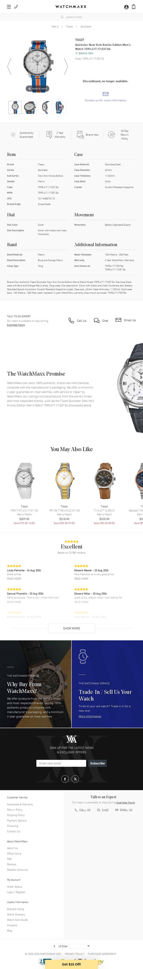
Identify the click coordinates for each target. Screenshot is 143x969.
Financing (12, 826)
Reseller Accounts (17, 869)
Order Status (14, 886)
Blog (9, 930)
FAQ (9, 859)
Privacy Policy (74, 954)
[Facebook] (65, 779)
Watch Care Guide (17, 920)
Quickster (86, 26)
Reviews (11, 864)
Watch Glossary (16, 914)
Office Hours (14, 853)
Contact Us (13, 831)
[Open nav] (9, 6)
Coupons (12, 925)
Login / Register (16, 892)
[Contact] (16, 7)
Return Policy (15, 809)
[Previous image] (9, 66)
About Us (12, 848)
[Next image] (66, 66)
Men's (55, 26)
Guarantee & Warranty (20, 804)
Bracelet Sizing (15, 909)
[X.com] (75, 779)
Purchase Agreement (102, 954)
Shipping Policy (16, 815)
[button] (133, 6)
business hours (16, 324)
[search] (62, 16)
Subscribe (97, 763)
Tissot (69, 26)
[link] (105, 97)
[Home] (70, 6)
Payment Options (17, 820)
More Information (90, 716)
